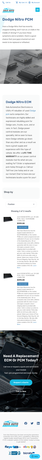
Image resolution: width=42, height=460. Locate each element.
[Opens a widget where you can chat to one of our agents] (34, 456)
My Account (36, 2)
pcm (18, 39)
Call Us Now (21, 391)
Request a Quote (21, 382)
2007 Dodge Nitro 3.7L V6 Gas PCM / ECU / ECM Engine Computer (28, 218)
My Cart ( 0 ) (23, 2)
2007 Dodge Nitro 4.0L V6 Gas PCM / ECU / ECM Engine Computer (28, 275)
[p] (8, 219)
